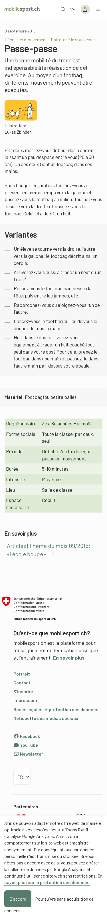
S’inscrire (23, 691)
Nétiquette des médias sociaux (45, 718)
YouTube (28, 745)
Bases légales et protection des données (55, 709)
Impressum (25, 700)
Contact (22, 682)
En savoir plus (68, 657)
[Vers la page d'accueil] (22, 9)
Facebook (29, 736)
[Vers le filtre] (72, 9)
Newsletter (31, 753)
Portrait (21, 673)
